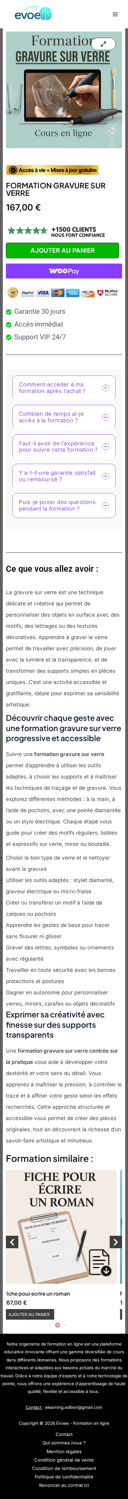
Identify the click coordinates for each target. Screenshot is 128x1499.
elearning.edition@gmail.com (73, 1407)
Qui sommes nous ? (64, 1443)
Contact (64, 1434)
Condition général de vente (64, 1460)
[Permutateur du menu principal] (115, 14)
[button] (49, 1325)
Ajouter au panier (62, 250)
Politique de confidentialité (64, 1477)
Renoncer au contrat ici (64, 1485)
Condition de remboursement (64, 1468)
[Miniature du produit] (103, 44)
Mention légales (64, 1451)
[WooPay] (64, 271)
